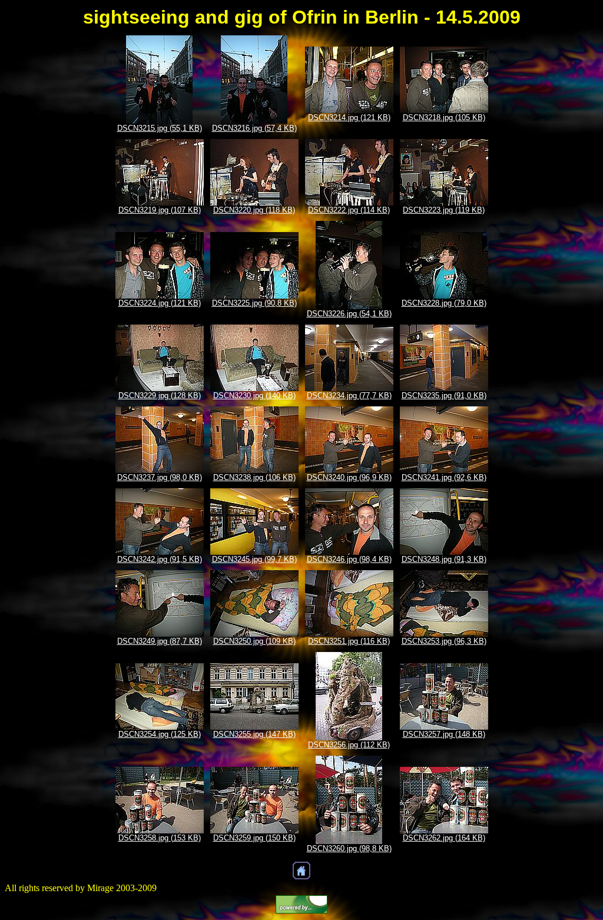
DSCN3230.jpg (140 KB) (254, 395)
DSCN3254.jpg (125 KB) (159, 734)
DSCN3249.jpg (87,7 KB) (159, 641)
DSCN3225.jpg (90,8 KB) (254, 303)
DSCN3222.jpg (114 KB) (349, 210)
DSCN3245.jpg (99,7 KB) (254, 559)
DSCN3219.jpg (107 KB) (159, 210)
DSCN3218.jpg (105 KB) (444, 117)
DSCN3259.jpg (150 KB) (254, 837)
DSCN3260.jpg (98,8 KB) (349, 848)
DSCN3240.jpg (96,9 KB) (349, 477)
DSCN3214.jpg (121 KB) (349, 117)
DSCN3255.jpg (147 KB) (254, 734)
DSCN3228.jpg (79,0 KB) (444, 303)
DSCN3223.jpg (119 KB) (444, 210)
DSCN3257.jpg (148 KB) (444, 734)
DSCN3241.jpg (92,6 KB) (444, 477)
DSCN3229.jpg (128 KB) (159, 395)
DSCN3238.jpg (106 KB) (254, 477)
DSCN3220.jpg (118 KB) (254, 210)
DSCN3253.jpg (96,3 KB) (444, 641)
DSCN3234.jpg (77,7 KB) (349, 395)
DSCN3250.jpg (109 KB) (254, 641)
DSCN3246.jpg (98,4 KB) (349, 559)
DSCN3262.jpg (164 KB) (444, 837)
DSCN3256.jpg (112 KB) (349, 744)
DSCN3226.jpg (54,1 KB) (349, 313)
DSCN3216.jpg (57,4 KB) (254, 128)
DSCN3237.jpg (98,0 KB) (159, 477)
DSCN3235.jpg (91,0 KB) (444, 395)
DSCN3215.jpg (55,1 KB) (159, 128)
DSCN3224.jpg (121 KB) (159, 303)
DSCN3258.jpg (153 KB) (159, 837)
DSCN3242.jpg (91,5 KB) (159, 559)
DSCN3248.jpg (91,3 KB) (444, 559)
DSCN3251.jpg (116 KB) (349, 641)
